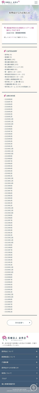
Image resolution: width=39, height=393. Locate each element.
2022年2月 (8, 233)
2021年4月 (8, 257)
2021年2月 (8, 262)
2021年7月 (8, 250)
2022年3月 (8, 230)
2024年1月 (8, 176)
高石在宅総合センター (12, 77)
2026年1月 (8, 116)
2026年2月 (8, 114)
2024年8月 (8, 158)
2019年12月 (9, 294)
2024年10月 (9, 154)
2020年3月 (8, 289)
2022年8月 (8, 218)
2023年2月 (8, 203)
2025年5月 (8, 136)
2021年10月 (9, 242)
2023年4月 (8, 198)
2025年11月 (9, 121)
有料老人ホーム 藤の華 (12, 82)
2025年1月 (8, 146)
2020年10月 (9, 272)
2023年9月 (8, 186)
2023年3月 (8, 200)
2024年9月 (8, 156)
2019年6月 (8, 307)
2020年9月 (8, 275)
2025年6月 (8, 134)
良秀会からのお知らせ (10, 367)
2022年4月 (8, 228)
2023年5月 (8, 196)
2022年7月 (8, 220)
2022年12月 (9, 208)
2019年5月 (8, 309)
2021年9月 (8, 245)
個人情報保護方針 (8, 384)
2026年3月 (8, 112)
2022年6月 (8, 223)
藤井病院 (8, 59)
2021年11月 (9, 240)
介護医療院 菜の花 (11, 84)
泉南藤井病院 (9, 69)
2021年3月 (8, 260)
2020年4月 (8, 287)
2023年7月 (8, 191)
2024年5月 (8, 166)
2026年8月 (8, 99)
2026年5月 (8, 107)
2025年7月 (8, 131)
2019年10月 (9, 297)
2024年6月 (8, 163)
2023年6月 (8, 193)
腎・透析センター (11, 72)
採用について (7, 373)
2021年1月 (8, 265)
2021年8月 (8, 247)
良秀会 (7, 55)
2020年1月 (8, 292)
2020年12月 (9, 267)
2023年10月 (9, 183)
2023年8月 (8, 188)
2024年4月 (8, 168)
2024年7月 (8, 161)
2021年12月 (9, 238)
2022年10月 (9, 213)
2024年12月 (9, 149)
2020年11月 (9, 270)
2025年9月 (8, 126)
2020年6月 (8, 282)
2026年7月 (8, 102)
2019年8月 (8, 302)
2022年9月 (8, 215)
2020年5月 (8, 284)
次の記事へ (19, 322)
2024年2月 (8, 173)
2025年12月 (9, 119)
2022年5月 (8, 225)
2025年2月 (8, 144)
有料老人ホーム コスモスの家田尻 (16, 87)
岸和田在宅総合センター (13, 74)
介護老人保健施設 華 (12, 79)
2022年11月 (9, 210)
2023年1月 (8, 205)
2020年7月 (8, 280)
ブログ (4, 378)
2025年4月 (8, 139)
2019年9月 (8, 299)
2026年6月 (8, 104)
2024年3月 (8, 171)
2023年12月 (9, 178)
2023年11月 (9, 181)
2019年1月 (8, 312)
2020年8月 (8, 277)
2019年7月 (8, 304)
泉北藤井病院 (9, 64)
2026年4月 (8, 109)
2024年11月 (9, 151)
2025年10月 (9, 124)
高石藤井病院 (9, 62)
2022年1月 (8, 235)
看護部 (7, 57)
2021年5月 (8, 255)
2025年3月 (8, 141)
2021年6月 (8, 252)
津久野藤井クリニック (12, 67)
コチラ (12, 37)
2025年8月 (8, 129)
